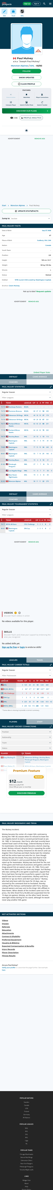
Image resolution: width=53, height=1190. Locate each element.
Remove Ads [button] (40, 139)
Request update (43, 291)
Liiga (26, 1140)
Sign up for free (9, 647)
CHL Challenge (29, 524)
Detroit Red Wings (26, 1157)
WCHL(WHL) (8, 706)
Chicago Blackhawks (26, 1154)
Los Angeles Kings (15, 471)
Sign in (36, 4)
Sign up (27, 4)
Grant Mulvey (14, 286)
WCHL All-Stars (11, 524)
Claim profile (28, 84)
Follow (27, 71)
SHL (26, 1134)
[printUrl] (26, 130)
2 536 (16, 118)
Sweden (26, 1102)
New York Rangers (26, 1163)
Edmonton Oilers (26, 1160)
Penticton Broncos (15, 411)
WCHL (26, 415)
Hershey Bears (14, 437)
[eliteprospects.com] (6, 3)
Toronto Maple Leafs (26, 1170)
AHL (32, 66)
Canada (48, 245)
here (3, 970)
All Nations (26, 1118)
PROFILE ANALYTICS (32, 118)
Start (4, 205)
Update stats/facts (28, 211)
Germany (26, 1114)
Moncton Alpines (19, 66)
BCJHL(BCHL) (9, 689)
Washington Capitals (13, 442)
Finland (26, 1111)
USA (26, 1108)
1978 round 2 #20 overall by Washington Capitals (33, 280)
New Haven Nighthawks (13, 476)
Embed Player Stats (42, 372)
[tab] (13, 376)
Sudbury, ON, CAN (44, 240)
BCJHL (26, 407)
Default (13, 377)
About (26, 1183)
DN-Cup (27, 528)
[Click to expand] (51, 726)
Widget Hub (26, 1180)
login (22, 647)
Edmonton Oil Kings (16, 415)
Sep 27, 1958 (46, 230)
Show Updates (26, 77)
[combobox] (11, 218)
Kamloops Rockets (15, 407)
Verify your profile (8, 967)
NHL (25, 441)
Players (13, 722)
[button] (26, 71)
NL (26, 1144)
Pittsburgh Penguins (13, 465)
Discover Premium (26, 793)
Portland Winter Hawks (14, 425)
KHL (26, 1131)
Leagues (13, 660)
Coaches (13, 382)
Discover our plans (26, 111)
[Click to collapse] (51, 387)
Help (26, 1186)
